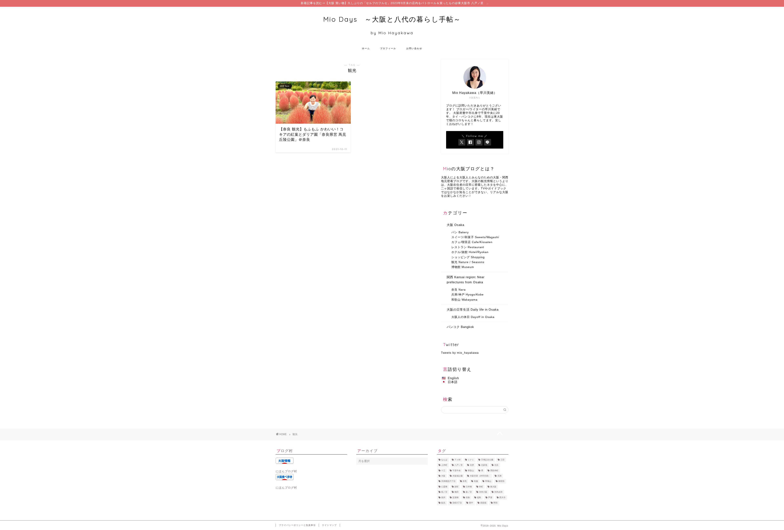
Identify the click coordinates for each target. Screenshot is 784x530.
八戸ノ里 (458, 465)
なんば (444, 460)
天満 (499, 476)
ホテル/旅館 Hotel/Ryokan (470, 252)
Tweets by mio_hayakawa (460, 352)
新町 (456, 487)
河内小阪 (483, 492)
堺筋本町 (494, 470)
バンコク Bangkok (460, 327)
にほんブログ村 (286, 471)
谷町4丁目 (457, 503)
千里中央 (456, 470)
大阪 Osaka (455, 225)
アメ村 (457, 460)
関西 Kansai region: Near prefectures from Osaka (465, 279)
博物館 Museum (462, 267)
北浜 (496, 465)
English (453, 378)
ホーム (366, 48)
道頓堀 (483, 503)
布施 (476, 481)
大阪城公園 (457, 476)
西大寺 (502, 497)
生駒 (468, 497)
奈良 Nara (458, 289)
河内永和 (498, 492)
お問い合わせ (414, 48)
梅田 (456, 492)
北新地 (484, 465)
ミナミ (471, 460)
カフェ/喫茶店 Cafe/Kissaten (471, 242)
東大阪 (493, 487)
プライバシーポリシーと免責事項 (297, 525)
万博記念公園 (487, 460)
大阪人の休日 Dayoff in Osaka (472, 317)
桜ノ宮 (444, 492)
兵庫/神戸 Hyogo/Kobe (467, 294)
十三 (443, 470)
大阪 (443, 476)
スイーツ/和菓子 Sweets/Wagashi (475, 237)
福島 (479, 497)
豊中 (471, 503)
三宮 (502, 460)
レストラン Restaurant (467, 247)
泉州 (443, 497)
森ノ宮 (469, 492)
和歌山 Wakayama (464, 299)
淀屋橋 (455, 497)
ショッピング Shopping (468, 257)
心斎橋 (444, 487)
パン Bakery (460, 232)
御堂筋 (501, 481)
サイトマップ (329, 525)
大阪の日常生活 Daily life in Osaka (473, 309)
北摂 (472, 465)
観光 (443, 503)
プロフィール (388, 48)
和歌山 (471, 470)
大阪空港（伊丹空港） (480, 476)
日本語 (453, 382)
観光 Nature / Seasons (467, 262)
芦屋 (490, 497)
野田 (495, 503)
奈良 (465, 481)
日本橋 (469, 487)
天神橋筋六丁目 (448, 481)
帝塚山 (488, 481)
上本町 (444, 465)
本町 (481, 487)
